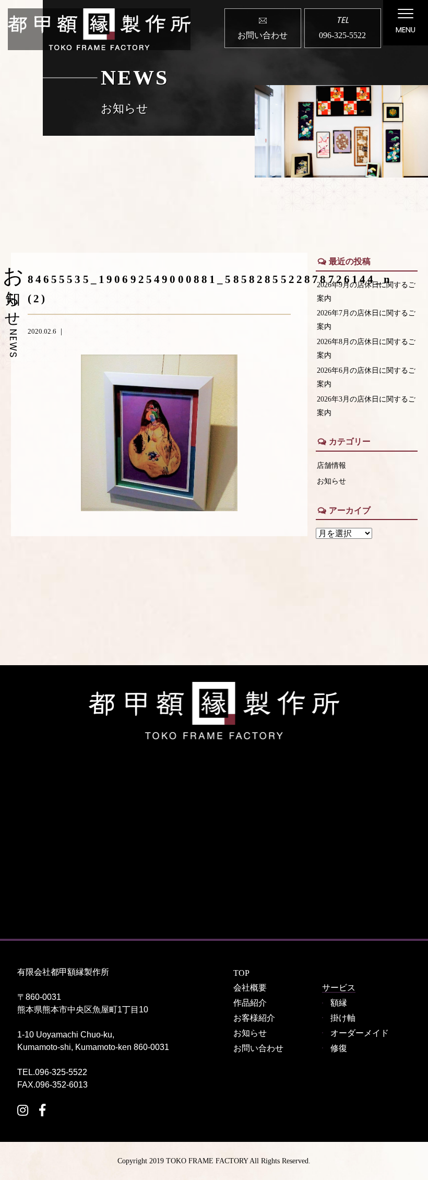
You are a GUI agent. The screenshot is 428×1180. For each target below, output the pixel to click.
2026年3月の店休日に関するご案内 (366, 406)
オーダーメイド (359, 1033)
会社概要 (250, 987)
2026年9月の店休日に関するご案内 (366, 291)
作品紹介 (250, 1002)
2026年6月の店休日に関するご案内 (366, 377)
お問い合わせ (258, 1048)
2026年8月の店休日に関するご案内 (366, 348)
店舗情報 (331, 465)
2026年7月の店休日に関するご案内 (366, 320)
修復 (338, 1048)
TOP (241, 973)
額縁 (338, 1002)
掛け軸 (342, 1017)
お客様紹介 (254, 1017)
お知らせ (331, 481)
